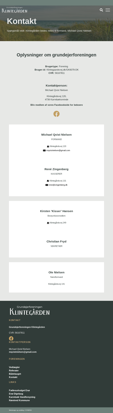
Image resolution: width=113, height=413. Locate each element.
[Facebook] (11, 338)
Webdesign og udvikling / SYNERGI (20, 410)
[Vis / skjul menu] (101, 10)
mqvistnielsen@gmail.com (23, 352)
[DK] (14, 10)
